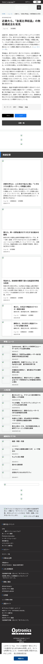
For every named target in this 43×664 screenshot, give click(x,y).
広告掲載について (21, 640)
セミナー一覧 (6, 554)
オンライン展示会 (7, 546)
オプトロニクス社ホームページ (11, 608)
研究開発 (13, 28)
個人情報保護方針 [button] (20, 653)
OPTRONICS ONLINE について (21, 638)
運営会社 (21, 642)
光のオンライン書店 (8, 589)
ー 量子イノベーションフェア (11, 531)
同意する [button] (21, 658)
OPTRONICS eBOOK (8, 591)
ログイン (27, 2)
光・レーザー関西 (7, 534)
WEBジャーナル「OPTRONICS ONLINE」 (14, 610)
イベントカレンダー (8, 543)
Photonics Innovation (8, 536)
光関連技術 (13, 201)
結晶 (26, 107)
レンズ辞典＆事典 (7, 600)
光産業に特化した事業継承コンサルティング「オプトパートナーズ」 (15, 577)
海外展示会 (5, 541)
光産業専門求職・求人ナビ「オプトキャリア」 (15, 573)
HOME (3, 14)
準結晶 (20, 107)
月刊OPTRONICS (7, 586)
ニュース (10, 14)
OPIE (3, 529)
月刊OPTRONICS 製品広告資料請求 (12, 565)
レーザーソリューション (9, 538)
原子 (14, 107)
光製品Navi (5, 563)
